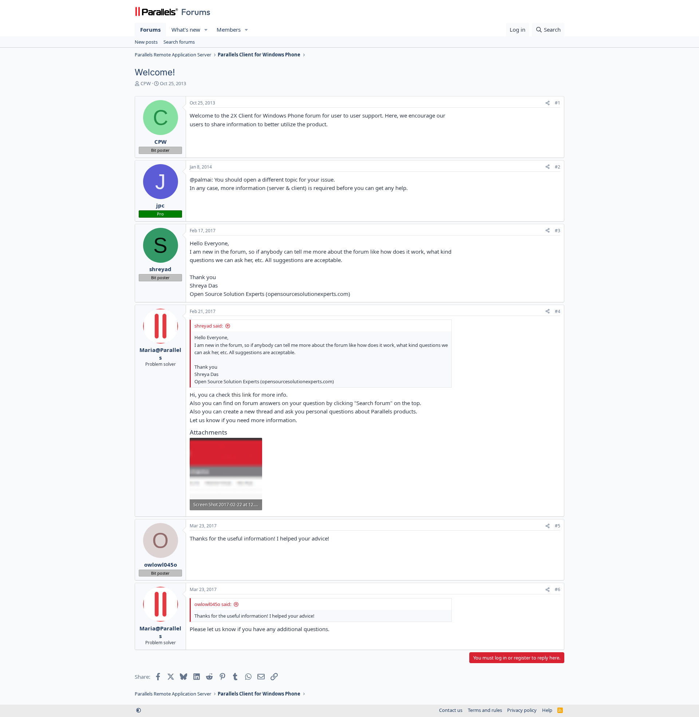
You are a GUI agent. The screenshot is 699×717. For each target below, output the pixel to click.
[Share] (547, 103)
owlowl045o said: (212, 604)
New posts (146, 42)
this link (241, 394)
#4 (557, 311)
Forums (150, 29)
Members (229, 29)
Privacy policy (522, 710)
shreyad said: (208, 325)
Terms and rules (485, 710)
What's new (185, 29)
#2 (557, 167)
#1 (557, 103)
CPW (146, 83)
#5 (557, 526)
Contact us (450, 710)
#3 (557, 230)
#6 (557, 589)
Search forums (179, 42)
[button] (206, 29)
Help (547, 710)
